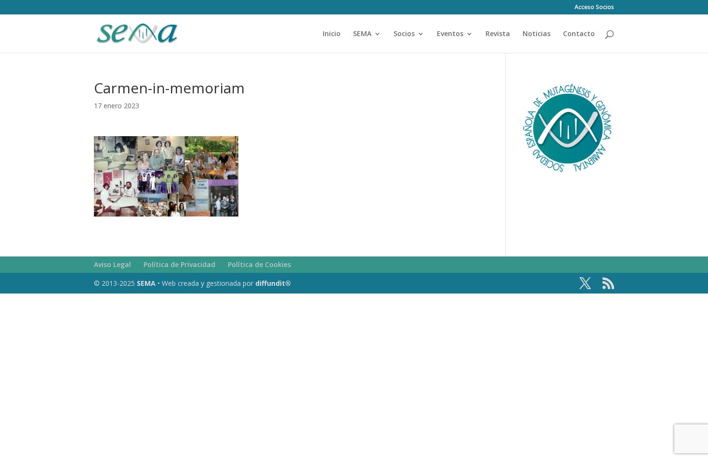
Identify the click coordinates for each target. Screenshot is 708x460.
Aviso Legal (112, 264)
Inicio (332, 34)
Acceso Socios (594, 7)
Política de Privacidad (179, 264)
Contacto (579, 34)
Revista (497, 34)
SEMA (362, 34)
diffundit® (273, 283)
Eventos (450, 34)
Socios (404, 34)
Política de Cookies (259, 264)
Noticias (537, 34)
